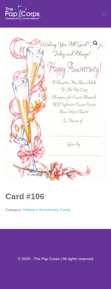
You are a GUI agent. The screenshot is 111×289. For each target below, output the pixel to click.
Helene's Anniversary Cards (46, 210)
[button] (95, 43)
